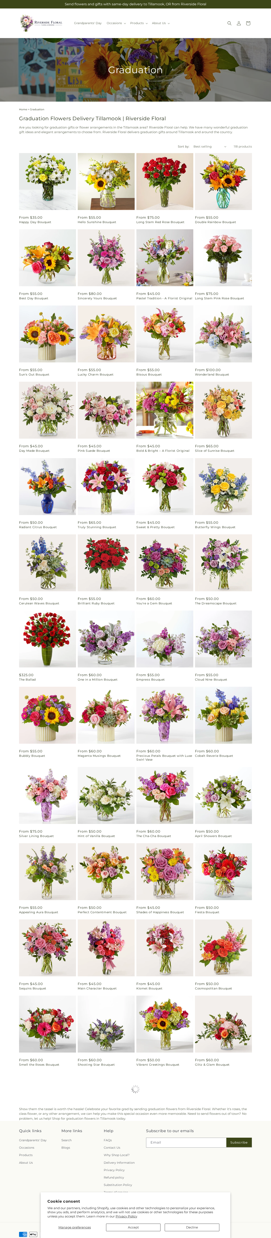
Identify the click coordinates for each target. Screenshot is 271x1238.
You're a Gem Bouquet (154, 603)
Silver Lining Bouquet (36, 836)
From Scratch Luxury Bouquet (219, 1141)
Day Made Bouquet (34, 451)
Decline (192, 1227)
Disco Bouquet (90, 1141)
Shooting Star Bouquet (96, 1065)
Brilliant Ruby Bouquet (96, 603)
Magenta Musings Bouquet (99, 756)
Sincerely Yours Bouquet (97, 298)
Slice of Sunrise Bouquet (214, 451)
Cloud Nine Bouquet (211, 679)
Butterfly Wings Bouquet (215, 527)
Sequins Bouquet (32, 988)
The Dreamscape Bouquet (215, 603)
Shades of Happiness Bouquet (160, 912)
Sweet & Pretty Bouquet (155, 527)
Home (23, 109)
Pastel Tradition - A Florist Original (164, 298)
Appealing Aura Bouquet (38, 912)
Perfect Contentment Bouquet (102, 912)
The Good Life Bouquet (154, 1141)
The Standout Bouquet (37, 1141)
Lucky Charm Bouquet (95, 374)
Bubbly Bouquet (32, 756)
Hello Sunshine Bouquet (97, 222)
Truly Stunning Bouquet (97, 527)
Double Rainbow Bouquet (215, 222)
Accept (133, 1227)
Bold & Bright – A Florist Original (162, 451)
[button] (116, 23)
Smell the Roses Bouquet (39, 1065)
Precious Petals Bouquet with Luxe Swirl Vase (164, 757)
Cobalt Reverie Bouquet (214, 756)
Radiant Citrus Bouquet (38, 527)
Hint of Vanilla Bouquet (96, 836)
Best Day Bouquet (33, 298)
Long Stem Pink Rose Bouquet (219, 298)
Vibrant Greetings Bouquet (158, 1065)
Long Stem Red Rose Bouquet (160, 222)
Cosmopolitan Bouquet (213, 988)
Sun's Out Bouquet (34, 374)
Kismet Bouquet (149, 988)
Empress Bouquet (150, 679)
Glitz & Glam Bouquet (212, 1065)
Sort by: (183, 146)
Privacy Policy (126, 1216)
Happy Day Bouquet (35, 222)
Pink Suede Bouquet (94, 451)
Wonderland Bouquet (212, 374)
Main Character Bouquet (97, 988)
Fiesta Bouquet (207, 912)
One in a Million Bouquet (98, 679)
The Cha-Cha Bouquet (153, 836)
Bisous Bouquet (149, 374)
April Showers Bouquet (213, 836)
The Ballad (27, 679)
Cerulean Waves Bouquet (39, 603)
